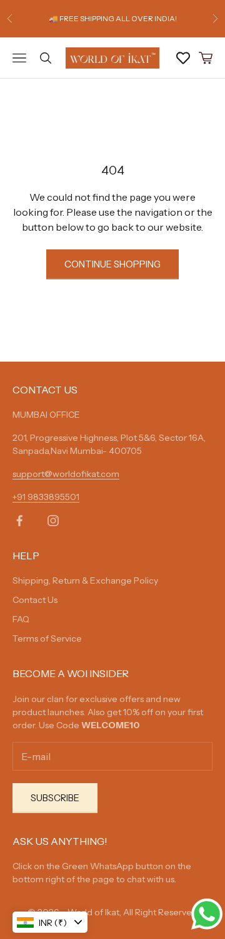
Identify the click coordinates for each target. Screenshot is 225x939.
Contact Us (35, 599)
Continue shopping (112, 264)
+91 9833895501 (45, 497)
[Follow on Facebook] (19, 520)
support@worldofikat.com (65, 473)
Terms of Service (47, 638)
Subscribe (55, 798)
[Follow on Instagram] (53, 520)
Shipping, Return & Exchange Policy (85, 580)
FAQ (20, 619)
